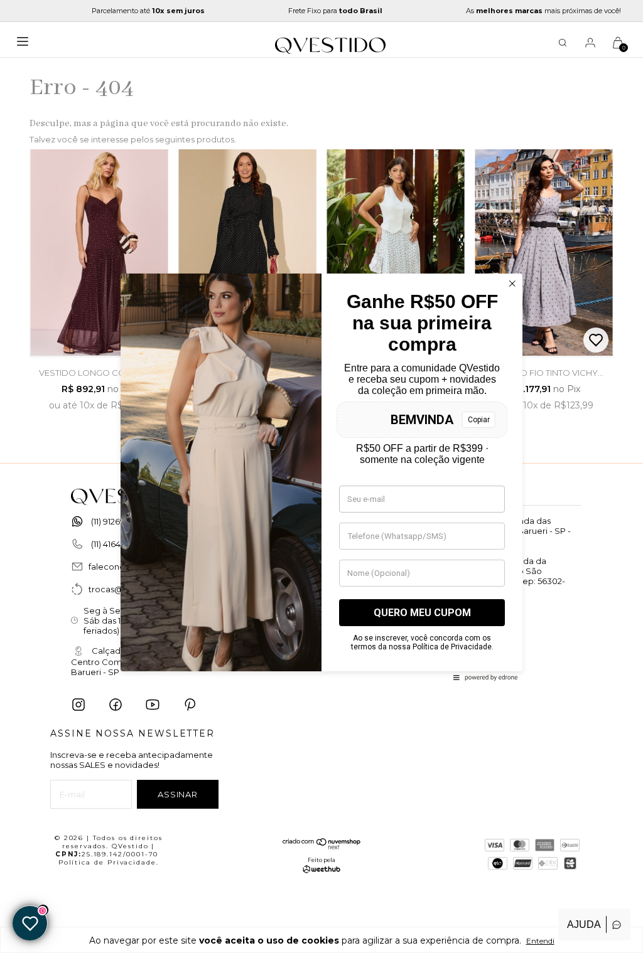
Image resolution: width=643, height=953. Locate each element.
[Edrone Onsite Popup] (321, 476)
